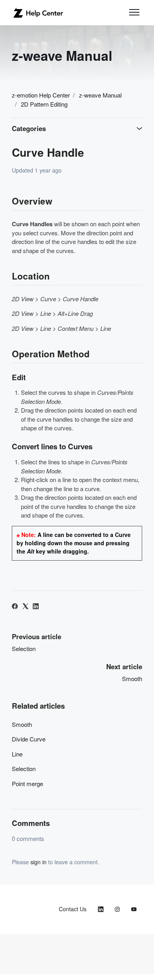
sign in (38, 862)
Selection (24, 648)
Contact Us (72, 909)
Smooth (132, 678)
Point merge (27, 783)
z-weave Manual (100, 95)
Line (17, 754)
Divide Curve (28, 739)
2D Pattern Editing (44, 104)
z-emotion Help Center (41, 95)
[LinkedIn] (36, 606)
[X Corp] (25, 606)
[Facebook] (15, 606)
